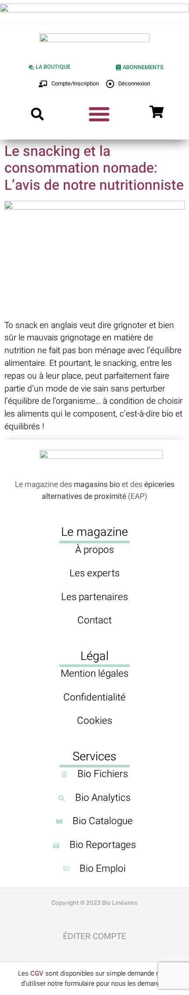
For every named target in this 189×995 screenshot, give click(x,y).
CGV (37, 973)
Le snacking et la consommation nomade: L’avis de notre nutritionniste (94, 168)
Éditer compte (94, 936)
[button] (37, 113)
